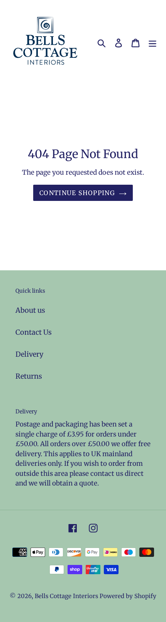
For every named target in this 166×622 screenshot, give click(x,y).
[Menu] (152, 43)
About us (30, 310)
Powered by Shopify (128, 596)
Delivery (29, 354)
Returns (28, 376)
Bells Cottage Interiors (66, 596)
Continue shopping (77, 193)
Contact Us (33, 332)
